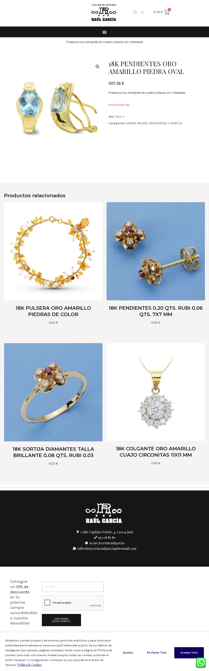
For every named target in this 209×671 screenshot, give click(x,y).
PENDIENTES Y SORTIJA (165, 123)
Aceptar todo (189, 652)
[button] (104, 32)
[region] (104, 651)
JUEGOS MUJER (136, 123)
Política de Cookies (30, 665)
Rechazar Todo (157, 652)
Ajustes (128, 652)
